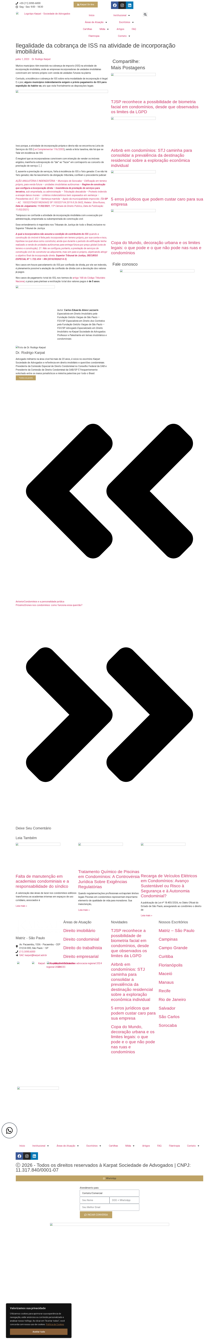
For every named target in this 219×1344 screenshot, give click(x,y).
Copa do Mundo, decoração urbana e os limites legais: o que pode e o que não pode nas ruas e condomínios (156, 247)
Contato (122, 36)
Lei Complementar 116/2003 (49, 149)
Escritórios (124, 22)
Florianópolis (170, 965)
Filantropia (93, 36)
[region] (39, 1320)
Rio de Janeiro (172, 999)
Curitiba (166, 956)
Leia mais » (21, 905)
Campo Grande (173, 947)
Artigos (120, 29)
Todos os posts (26, 378)
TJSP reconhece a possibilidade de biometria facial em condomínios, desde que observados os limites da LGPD (154, 106)
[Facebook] (114, 5)
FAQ (134, 29)
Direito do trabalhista (82, 947)
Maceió (165, 973)
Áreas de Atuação (94, 22)
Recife (165, 991)
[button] (145, 14)
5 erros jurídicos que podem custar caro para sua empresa (133, 1013)
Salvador (167, 1008)
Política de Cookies (55, 1324)
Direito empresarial (80, 956)
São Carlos (169, 1016)
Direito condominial (81, 939)
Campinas (168, 939)
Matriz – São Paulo (176, 930)
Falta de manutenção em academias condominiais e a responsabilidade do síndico (42, 881)
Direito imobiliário (79, 930)
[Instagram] (122, 5)
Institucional (119, 15)
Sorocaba (168, 1025)
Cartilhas (87, 29)
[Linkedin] (129, 5)
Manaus (166, 982)
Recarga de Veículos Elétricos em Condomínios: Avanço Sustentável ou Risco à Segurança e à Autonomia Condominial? (169, 886)
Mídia (102, 29)
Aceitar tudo (39, 1332)
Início (91, 15)
